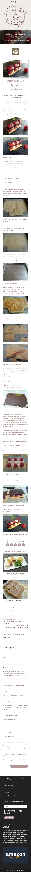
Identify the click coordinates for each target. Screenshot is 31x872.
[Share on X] (7, 544)
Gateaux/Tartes (21, 95)
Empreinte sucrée (8, 785)
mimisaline (6, 702)
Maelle (5, 668)
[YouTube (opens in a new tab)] (17, 2)
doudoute (6, 638)
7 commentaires (16, 97)
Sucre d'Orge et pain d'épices (11, 782)
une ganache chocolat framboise (14, 169)
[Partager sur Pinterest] (15, 544)
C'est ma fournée (7, 789)
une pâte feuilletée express (12, 161)
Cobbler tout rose (15, 608)
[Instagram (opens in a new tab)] (15, 2)
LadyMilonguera (8, 648)
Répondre (20, 637)
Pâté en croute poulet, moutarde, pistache (15, 601)
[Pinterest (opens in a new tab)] (13, 2)
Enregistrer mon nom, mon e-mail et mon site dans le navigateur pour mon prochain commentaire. (15, 749)
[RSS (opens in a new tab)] (20, 2)
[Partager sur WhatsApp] (23, 544)
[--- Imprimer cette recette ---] (15, 51)
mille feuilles (11, 536)
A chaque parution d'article (14, 810)
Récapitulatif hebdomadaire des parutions (14, 812)
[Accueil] (2, 40)
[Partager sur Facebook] (11, 544)
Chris (5, 658)
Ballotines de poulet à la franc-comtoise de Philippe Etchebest (15, 574)
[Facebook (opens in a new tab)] (11, 2)
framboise (19, 534)
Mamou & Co (6, 792)
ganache (25, 534)
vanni (5, 692)
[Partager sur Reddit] (19, 544)
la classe (5, 536)
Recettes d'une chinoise (9, 796)
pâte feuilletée (18, 536)
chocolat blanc (13, 534)
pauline (5, 682)
